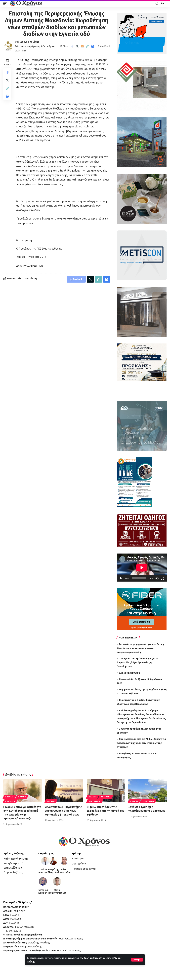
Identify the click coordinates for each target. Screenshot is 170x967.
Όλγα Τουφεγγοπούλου (57, 891)
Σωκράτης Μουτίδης (53, 871)
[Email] (82, 46)
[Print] (92, 46)
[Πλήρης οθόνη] (162, 578)
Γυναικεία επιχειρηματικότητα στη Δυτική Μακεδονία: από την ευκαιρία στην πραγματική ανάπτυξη (140, 648)
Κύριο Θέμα (148, 801)
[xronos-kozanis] (26, 3)
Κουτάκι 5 (105, 797)
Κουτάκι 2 (10, 801)
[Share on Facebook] (72, 46)
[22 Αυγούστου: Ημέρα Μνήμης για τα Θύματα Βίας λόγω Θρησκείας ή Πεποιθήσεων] (64, 790)
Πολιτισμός (94, 801)
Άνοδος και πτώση (129, 672)
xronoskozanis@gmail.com (26, 934)
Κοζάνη (22, 797)
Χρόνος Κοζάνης (29, 41)
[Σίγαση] (157, 578)
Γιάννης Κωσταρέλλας (45, 871)
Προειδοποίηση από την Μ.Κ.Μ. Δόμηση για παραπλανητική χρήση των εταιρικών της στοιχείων (141, 743)
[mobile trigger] (6, 3)
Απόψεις (9, 797)
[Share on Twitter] (77, 46)
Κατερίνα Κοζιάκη (43, 891)
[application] (142, 568)
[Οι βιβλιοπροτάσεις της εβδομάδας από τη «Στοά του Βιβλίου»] (106, 790)
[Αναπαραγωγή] (121, 578)
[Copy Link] (87, 46)
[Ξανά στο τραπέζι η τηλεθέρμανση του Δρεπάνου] (147, 790)
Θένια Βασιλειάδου (64, 871)
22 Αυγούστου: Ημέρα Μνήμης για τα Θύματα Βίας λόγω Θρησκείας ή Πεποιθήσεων (137, 662)
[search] (157, 3)
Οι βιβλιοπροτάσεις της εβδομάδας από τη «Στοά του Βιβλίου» (105, 810)
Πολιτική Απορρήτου (94, 958)
